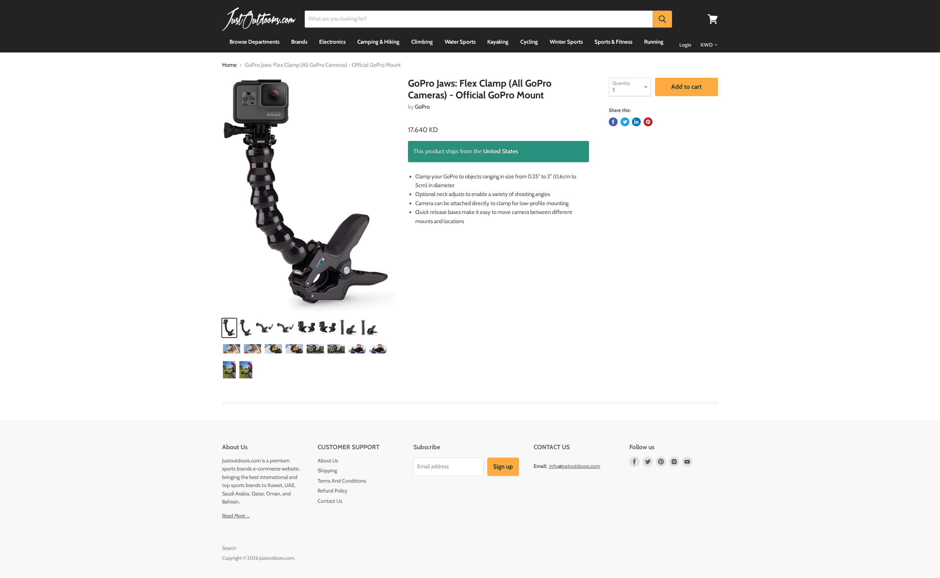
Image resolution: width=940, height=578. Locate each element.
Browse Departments (254, 42)
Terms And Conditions (342, 480)
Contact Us (330, 501)
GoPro (422, 106)
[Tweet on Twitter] (625, 121)
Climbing (422, 42)
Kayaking (498, 42)
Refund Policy (332, 490)
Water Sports (460, 42)
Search (229, 548)
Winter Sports (566, 42)
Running (654, 42)
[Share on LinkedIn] (636, 121)
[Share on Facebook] (613, 121)
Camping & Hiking (378, 42)
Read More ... (236, 515)
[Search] (662, 19)
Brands (299, 42)
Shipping (327, 470)
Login (685, 44)
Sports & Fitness (613, 42)
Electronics (332, 42)
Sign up (503, 466)
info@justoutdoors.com (574, 466)
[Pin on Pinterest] (648, 121)
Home (229, 65)
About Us (328, 460)
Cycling (529, 42)
